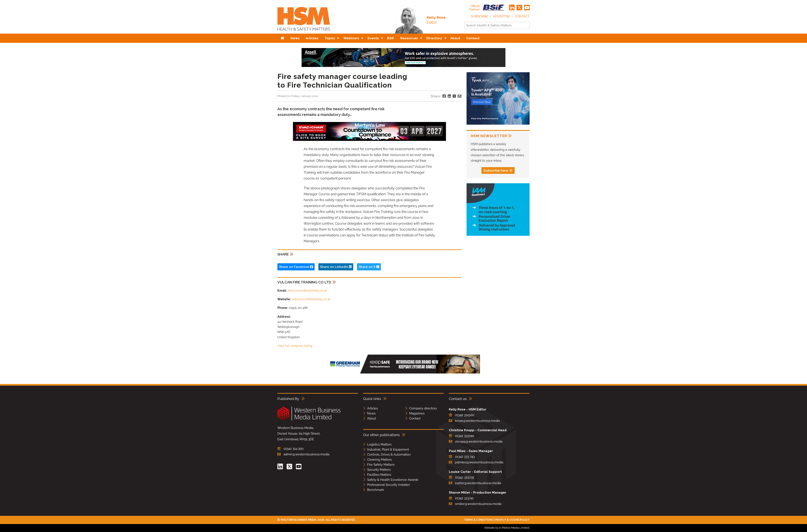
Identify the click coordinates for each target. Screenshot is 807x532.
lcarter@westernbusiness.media (478, 483)
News (371, 413)
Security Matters (379, 470)
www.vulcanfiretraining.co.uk (311, 299)
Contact (522, 16)
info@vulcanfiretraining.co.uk (307, 290)
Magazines (417, 413)
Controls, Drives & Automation (389, 454)
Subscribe (479, 16)
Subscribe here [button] (496, 171)
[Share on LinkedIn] (449, 96)
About (371, 418)
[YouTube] (527, 7)
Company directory (423, 408)
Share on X (367, 267)
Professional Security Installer (388, 485)
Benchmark (375, 490)
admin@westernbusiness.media (306, 454)
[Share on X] (454, 96)
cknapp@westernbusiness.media (478, 441)
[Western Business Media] (308, 420)
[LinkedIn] (511, 7)
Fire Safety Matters (380, 464)
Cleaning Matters (379, 459)
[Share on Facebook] (444, 96)
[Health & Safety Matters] (303, 32)
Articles (372, 408)
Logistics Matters (379, 444)
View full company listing (294, 345)
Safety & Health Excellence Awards (392, 480)
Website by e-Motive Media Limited (506, 527)
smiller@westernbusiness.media (478, 504)
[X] (519, 7)
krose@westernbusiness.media (477, 421)
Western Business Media (298, 519)
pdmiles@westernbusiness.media (479, 462)
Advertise (501, 16)
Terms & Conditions (478, 519)
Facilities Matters (379, 475)
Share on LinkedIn (334, 267)
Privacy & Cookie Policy (512, 519)
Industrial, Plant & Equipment (388, 449)
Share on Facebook (294, 267)
